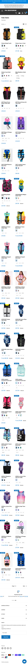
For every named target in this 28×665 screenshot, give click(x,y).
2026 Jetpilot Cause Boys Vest (20, 444)
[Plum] (2, 540)
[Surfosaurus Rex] (16, 322)
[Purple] (2, 447)
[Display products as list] (26, 24)
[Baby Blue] (2, 479)
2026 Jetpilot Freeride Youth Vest (6, 380)
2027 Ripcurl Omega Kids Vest (6, 133)
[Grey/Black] (16, 105)
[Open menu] (2, 10)
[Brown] (4, 382)
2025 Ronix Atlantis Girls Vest (6, 537)
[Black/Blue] (20, 45)
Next (24, 586)
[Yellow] (6, 415)
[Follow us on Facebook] (2, 648)
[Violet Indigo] (16, 135)
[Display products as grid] (23, 24)
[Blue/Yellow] (16, 198)
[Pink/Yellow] (18, 198)
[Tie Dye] (16, 415)
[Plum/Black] (2, 105)
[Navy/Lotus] (20, 572)
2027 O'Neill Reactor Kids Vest (6, 165)
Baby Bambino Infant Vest (20, 73)
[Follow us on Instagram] (8, 648)
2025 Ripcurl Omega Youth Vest (20, 537)
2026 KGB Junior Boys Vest (6, 350)
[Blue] (16, 168)
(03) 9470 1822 (16, 5)
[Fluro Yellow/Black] (16, 45)
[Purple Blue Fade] (18, 509)
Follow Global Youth (6, 43)
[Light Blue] (2, 572)
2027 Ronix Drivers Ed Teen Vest (20, 103)
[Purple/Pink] (18, 45)
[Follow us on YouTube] (11, 648)
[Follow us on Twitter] (5, 648)
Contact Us (21, 5)
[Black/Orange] (2, 45)
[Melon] (2, 75)
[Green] (4, 135)
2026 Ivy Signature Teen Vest (6, 477)
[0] (25, 13)
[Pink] (2, 135)
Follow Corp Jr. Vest (20, 43)
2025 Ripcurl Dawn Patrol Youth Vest (6, 569)
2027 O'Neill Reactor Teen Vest (20, 133)
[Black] (2, 198)
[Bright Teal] (4, 509)
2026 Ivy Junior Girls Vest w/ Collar (20, 477)
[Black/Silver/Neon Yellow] (2, 322)
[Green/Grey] (22, 45)
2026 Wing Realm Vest (5, 195)
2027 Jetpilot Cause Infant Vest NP (20, 165)
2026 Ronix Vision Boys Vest (19, 227)
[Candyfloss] (16, 509)
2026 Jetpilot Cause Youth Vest (6, 412)
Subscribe (6, 637)
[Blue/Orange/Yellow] (2, 230)
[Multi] (18, 382)
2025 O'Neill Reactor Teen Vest (20, 569)
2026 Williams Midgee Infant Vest (20, 195)
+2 (25, 45)
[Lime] (18, 540)
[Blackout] (16, 352)
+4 (11, 75)
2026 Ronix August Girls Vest (20, 257)
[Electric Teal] (4, 352)
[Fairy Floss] (18, 168)
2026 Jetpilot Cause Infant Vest (20, 412)
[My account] (22, 13)
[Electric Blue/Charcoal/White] (4, 322)
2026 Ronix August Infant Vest (6, 257)
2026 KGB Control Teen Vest (19, 350)
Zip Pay (16, 596)
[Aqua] (18, 290)
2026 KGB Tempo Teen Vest (5, 320)
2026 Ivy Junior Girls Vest (6, 507)
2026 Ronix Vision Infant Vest (5, 227)
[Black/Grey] (4, 45)
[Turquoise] (18, 572)
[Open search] (16, 13)
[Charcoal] (20, 382)
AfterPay (22, 596)
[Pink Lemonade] (4, 479)
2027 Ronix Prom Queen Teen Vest (5, 103)
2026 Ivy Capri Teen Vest (20, 507)
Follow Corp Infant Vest (6, 73)
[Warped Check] (4, 198)
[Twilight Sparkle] (16, 479)
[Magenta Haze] (4, 168)
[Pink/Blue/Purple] (2, 260)
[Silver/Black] (18, 352)
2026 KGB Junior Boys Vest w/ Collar (20, 320)
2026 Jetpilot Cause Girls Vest (6, 444)
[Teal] (16, 382)
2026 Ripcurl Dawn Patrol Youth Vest (6, 287)
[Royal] (2, 168)
